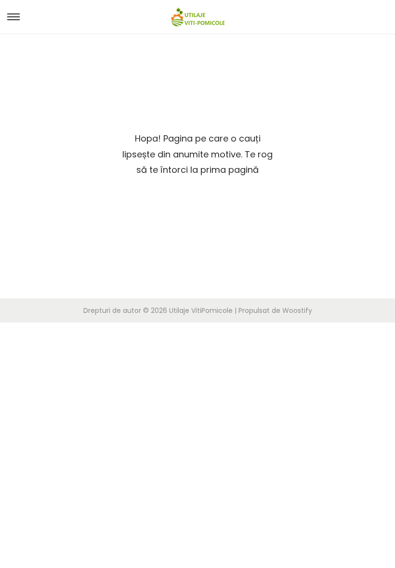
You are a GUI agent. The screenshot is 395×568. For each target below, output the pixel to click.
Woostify (297, 310)
